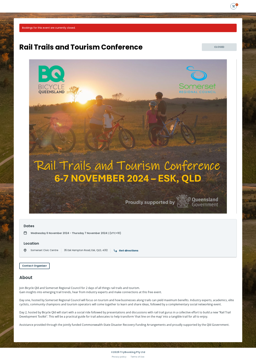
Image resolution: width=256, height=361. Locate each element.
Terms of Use (137, 356)
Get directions (128, 250)
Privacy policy (119, 356)
